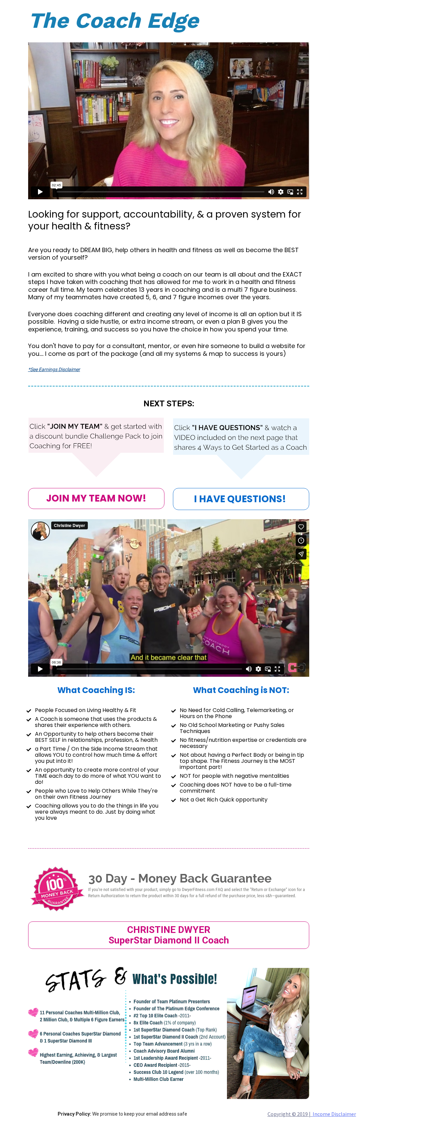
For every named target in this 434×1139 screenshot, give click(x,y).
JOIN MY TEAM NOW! (96, 498)
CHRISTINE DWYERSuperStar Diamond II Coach (168, 935)
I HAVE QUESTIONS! (241, 499)
